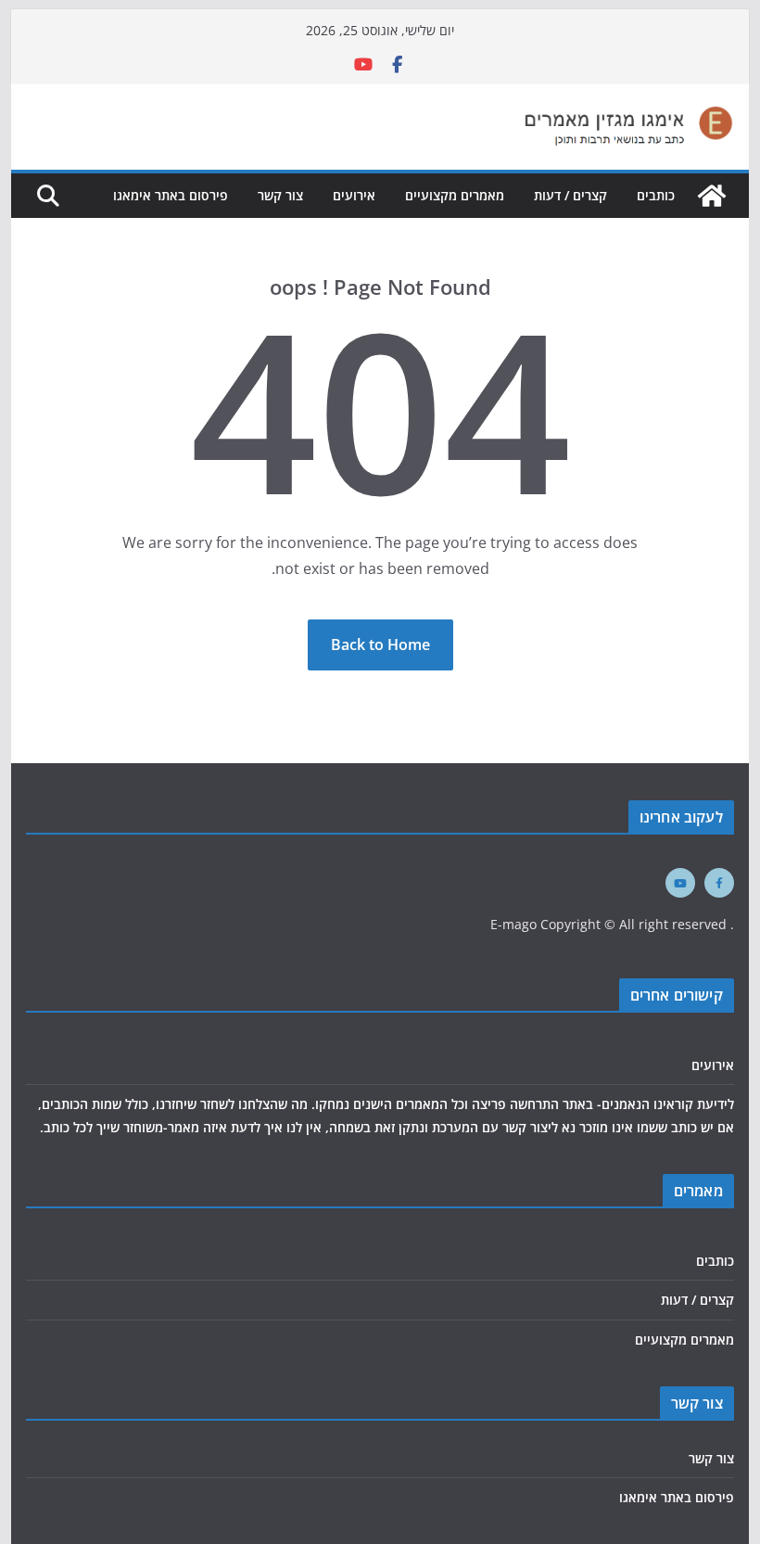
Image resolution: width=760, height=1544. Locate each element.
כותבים (656, 195)
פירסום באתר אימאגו (170, 195)
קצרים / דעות (570, 195)
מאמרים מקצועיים (454, 195)
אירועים (354, 195)
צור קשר (280, 195)
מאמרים (698, 1190)
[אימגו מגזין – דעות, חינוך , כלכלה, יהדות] (712, 195)
